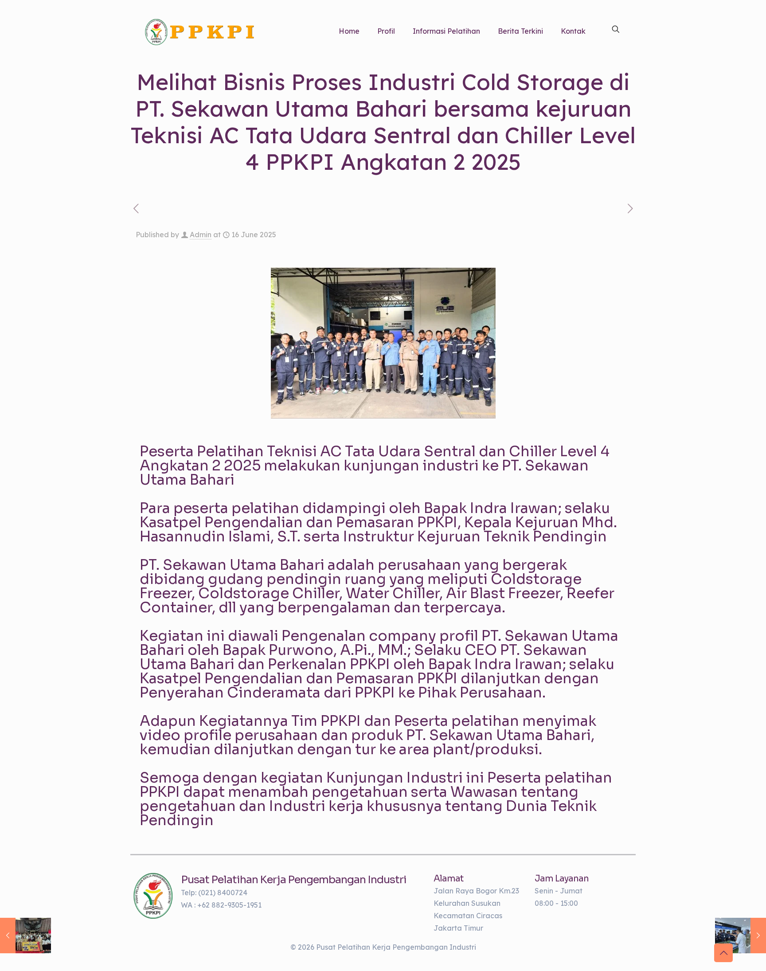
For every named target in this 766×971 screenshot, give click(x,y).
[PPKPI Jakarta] (153, 896)
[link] (153, 896)
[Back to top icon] (723, 953)
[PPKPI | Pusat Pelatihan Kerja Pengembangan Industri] (200, 31)
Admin (200, 234)
